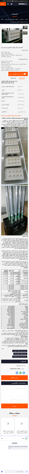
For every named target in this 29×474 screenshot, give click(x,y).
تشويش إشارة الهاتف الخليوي (19, 351)
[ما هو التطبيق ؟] (20, 372)
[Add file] (27, 471)
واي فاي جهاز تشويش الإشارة (19, 356)
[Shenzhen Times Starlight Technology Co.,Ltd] (22, 4)
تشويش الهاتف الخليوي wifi (20, 353)
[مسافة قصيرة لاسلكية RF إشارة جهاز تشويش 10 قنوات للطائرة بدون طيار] (7, 423)
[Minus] (2, 438)
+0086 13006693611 (7, 1)
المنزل (26, 19)
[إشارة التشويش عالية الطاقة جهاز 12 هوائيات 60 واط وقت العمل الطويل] (21, 423)
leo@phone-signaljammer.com (21, 1)
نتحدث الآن (14, 378)
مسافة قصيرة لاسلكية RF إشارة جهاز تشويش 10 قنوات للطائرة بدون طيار (8, 432)
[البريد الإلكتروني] (17, 373)
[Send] (2, 471)
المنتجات (21, 19)
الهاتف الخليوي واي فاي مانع (11, 19)
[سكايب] (24, 373)
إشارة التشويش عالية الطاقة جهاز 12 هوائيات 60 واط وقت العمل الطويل (21, 432)
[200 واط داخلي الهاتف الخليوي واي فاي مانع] (12, 35)
